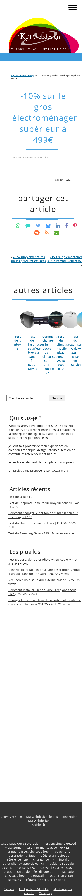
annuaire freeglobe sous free (28, 851)
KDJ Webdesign (39, 821)
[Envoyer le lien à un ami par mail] (56, 232)
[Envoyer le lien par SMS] (28, 225)
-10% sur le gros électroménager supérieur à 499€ (44, 117)
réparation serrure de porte (45, 880)
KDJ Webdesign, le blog (22, 75)
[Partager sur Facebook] (66, 225)
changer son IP (43, 860)
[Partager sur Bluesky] (48, 225)
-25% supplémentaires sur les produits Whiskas (28, 259)
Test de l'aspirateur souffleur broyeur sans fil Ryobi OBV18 (36, 352)
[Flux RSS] (46, 232)
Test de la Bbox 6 (17, 342)
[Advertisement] (25, 682)
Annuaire (29, 893)
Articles (37, 825)
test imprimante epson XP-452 (47, 847)
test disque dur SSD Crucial (20, 843)
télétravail (37, 876)
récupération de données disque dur (29, 872)
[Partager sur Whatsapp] (18, 225)
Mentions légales (63, 889)
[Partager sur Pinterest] (75, 225)
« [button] (28, 259)
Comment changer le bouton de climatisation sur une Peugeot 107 (51, 354)
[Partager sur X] (38, 225)
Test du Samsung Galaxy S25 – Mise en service (41, 533)
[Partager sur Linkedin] (58, 225)
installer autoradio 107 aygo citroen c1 (37, 862)
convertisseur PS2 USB (56, 868)
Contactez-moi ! (57, 471)
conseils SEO (26, 868)
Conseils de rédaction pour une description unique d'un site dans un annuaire (44, 572)
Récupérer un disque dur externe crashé (37, 580)
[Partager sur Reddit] (37, 232)
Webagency (45, 893)
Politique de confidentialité (34, 889)
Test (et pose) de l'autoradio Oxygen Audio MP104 (43, 560)
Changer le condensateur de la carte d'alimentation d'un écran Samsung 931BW (44, 602)
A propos (9, 889)
